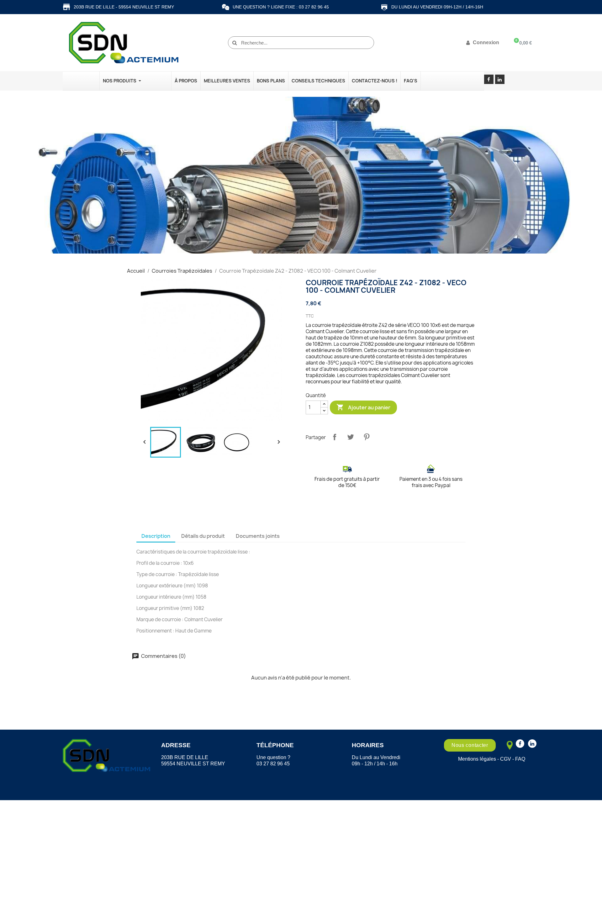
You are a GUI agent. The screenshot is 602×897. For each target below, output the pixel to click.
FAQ (520, 759)
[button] (470, 745)
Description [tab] (155, 535)
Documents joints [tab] (258, 535)
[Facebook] (489, 79)
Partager (334, 437)
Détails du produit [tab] (203, 535)
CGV (505, 759)
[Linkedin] (499, 79)
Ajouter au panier (363, 407)
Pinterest (366, 437)
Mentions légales (477, 759)
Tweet (350, 437)
